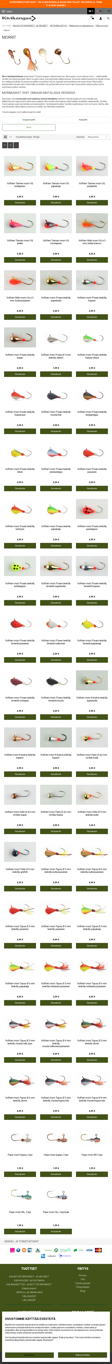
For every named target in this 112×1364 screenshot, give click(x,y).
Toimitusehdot (83, 1283)
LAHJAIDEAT (29, 1300)
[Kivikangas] (19, 18)
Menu (9, 12)
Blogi (82, 1290)
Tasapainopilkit (28, 120)
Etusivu (83, 1275)
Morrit (28, 127)
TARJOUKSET (29, 1296)
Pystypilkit (83, 120)
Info (83, 1279)
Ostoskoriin (20, 202)
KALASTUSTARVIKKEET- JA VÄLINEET (29, 1276)
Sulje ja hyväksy (82, 1355)
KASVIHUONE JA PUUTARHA (29, 1280)
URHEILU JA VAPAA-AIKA (29, 1292)
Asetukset (29, 1355)
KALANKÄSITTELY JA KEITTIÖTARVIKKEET (29, 1284)
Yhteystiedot (83, 1287)
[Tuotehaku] (108, 18)
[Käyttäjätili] (100, 18)
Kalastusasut (29, 1288)
